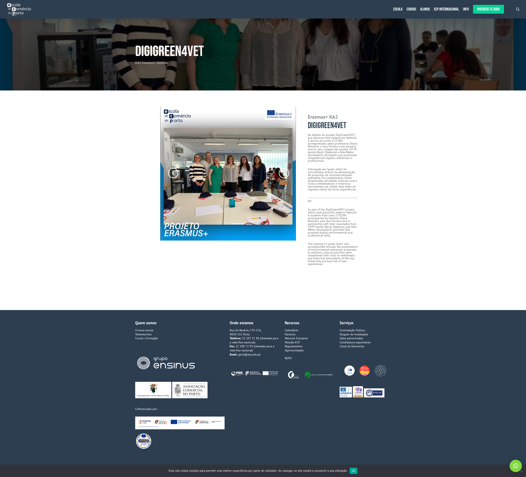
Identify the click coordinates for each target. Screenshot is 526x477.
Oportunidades (294, 350)
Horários (290, 334)
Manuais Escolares (296, 338)
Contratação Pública (352, 330)
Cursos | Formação (146, 338)
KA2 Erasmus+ (145, 63)
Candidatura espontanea (355, 342)
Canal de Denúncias (352, 346)
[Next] (293, 173)
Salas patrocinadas (351, 338)
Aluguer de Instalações (354, 334)
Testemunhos (143, 334)
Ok (353, 470)
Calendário (291, 330)
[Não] (521, 471)
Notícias (162, 63)
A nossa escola (144, 330)
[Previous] (166, 173)
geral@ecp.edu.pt (249, 354)
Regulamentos (293, 346)
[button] (516, 466)
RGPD (288, 358)
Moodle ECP (292, 342)
